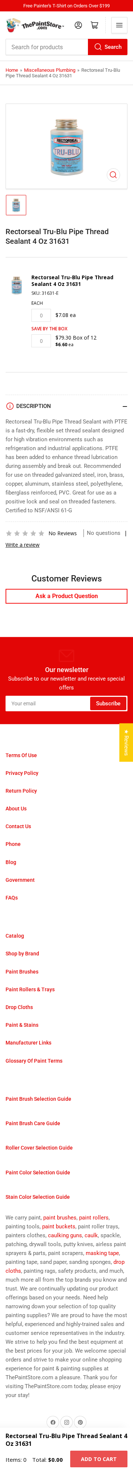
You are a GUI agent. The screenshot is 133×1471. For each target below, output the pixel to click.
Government (20, 880)
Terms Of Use (21, 755)
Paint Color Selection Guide (38, 1172)
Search (113, 47)
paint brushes (59, 1217)
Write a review (23, 544)
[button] (25, 533)
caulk (91, 1235)
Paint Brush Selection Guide (38, 1099)
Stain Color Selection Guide (38, 1197)
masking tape (102, 1253)
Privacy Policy (22, 773)
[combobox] (66, 47)
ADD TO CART (99, 1458)
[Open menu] (119, 25)
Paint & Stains (22, 1025)
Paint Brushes (22, 972)
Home (12, 70)
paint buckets (58, 1226)
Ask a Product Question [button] (66, 596)
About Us (16, 809)
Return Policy (21, 791)
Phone (13, 844)
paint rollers (94, 1217)
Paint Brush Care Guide (33, 1123)
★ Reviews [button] (126, 742)
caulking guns (65, 1235)
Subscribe (108, 703)
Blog (11, 862)
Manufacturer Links (28, 1043)
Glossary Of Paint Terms (34, 1061)
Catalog (15, 936)
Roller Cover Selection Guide (39, 1148)
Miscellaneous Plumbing (49, 70)
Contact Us (18, 826)
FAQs (12, 898)
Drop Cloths (19, 1007)
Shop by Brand (22, 954)
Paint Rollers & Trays (30, 989)
